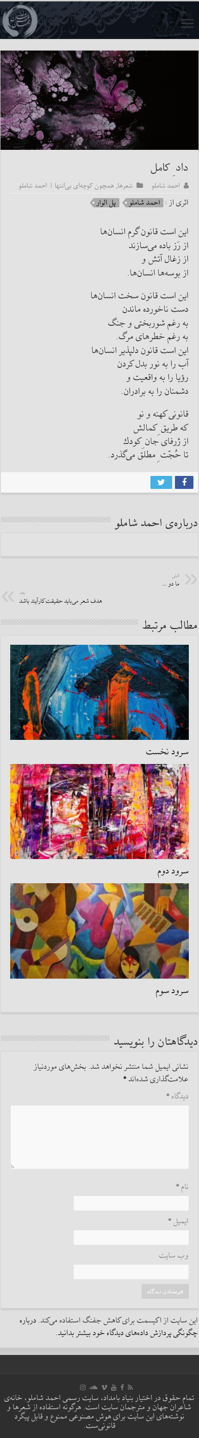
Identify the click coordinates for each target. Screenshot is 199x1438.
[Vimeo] (104, 1387)
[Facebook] (122, 1387)
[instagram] (83, 1387)
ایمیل (178, 1221)
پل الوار (106, 202)
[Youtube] (114, 1387)
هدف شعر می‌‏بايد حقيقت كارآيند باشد (60, 597)
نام (182, 1187)
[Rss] (130, 1387)
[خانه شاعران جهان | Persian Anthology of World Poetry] (99, 20)
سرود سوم (172, 990)
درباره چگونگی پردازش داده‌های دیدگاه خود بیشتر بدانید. (109, 1327)
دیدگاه (177, 1097)
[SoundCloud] (93, 1387)
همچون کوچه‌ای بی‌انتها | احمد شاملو (66, 185)
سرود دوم (173, 871)
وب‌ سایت (174, 1256)
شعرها (125, 185)
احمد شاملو (166, 185)
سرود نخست (167, 752)
